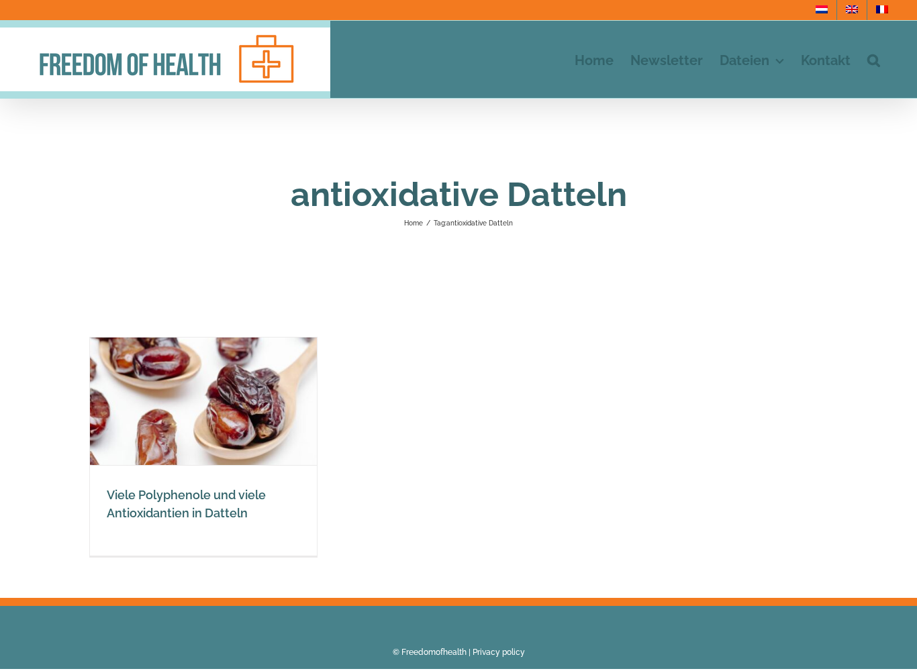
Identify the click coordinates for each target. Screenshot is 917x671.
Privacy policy (499, 652)
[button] (873, 59)
